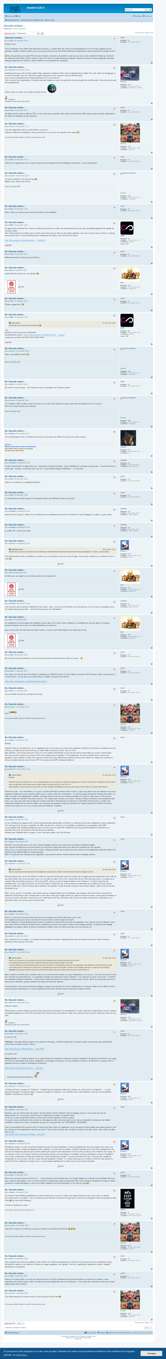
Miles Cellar (88, 1337)
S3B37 (122, 235)
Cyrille (122, 37)
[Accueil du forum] (15, 8)
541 (129, 463)
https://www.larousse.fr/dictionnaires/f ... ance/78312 (24, 1049)
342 (129, 238)
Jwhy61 (122, 1209)
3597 (129, 285)
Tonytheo (123, 447)
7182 (129, 84)
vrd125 (122, 1273)
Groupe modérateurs (19, 29)
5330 (129, 146)
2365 (129, 554)
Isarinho (123, 193)
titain (122, 282)
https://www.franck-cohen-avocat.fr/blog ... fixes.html (25, 1134)
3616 (129, 195)
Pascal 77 (123, 551)
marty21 (123, 143)
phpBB (72, 1336)
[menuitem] (17, 16)
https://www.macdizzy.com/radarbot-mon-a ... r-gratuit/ (44, 335)
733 (129, 40)
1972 (129, 449)
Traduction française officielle (74, 1337)
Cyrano (13, 775)
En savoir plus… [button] (20, 1355)
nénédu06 (123, 460)
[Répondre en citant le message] (114, 38)
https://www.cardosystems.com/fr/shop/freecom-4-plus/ (25, 681)
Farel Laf (123, 81)
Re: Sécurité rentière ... (15, 67)
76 (128, 1212)
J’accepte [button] (151, 1353)
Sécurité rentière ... (15, 25)
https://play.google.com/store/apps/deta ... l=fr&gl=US (25, 240)
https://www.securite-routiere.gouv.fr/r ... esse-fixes (24, 1068)
